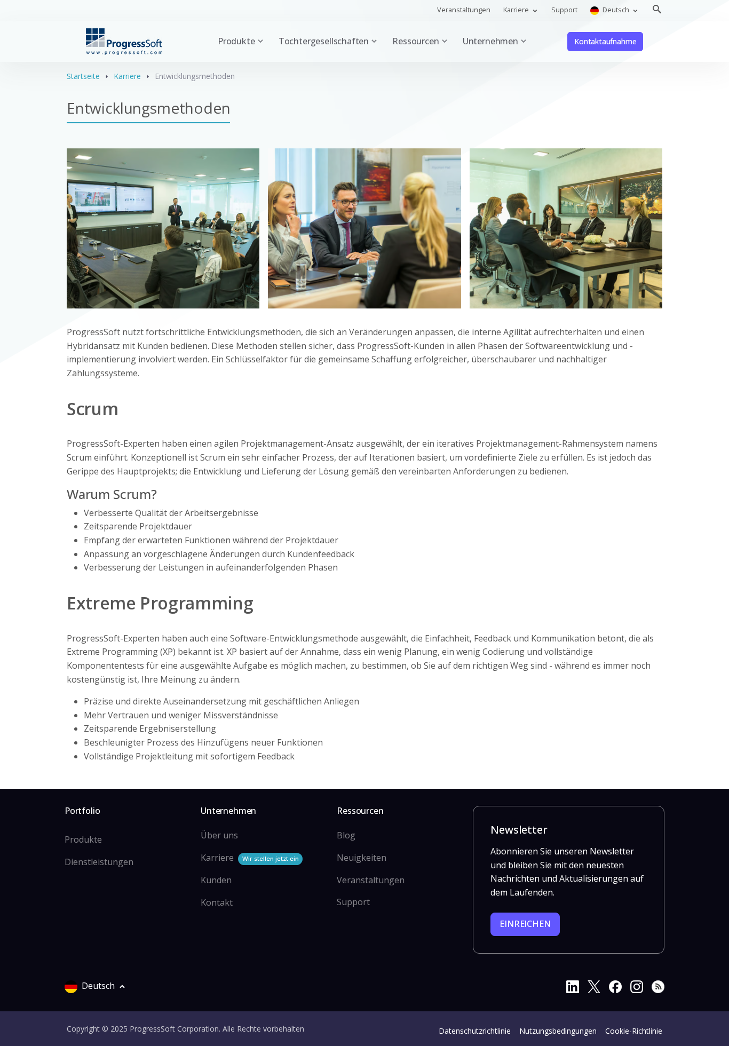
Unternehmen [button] (490, 41)
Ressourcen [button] (415, 41)
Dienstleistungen (99, 862)
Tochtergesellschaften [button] (324, 41)
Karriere (127, 76)
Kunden (216, 880)
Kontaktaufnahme (605, 41)
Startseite (83, 76)
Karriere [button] (516, 9)
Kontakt (217, 902)
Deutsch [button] (616, 9)
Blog (346, 835)
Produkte (83, 839)
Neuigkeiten (361, 857)
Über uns (219, 835)
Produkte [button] (236, 41)
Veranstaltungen (463, 9)
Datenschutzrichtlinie (475, 1031)
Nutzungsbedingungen (558, 1031)
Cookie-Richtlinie (633, 1031)
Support (564, 9)
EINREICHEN (525, 924)
